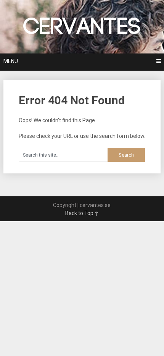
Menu (10, 61)
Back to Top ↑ (82, 213)
